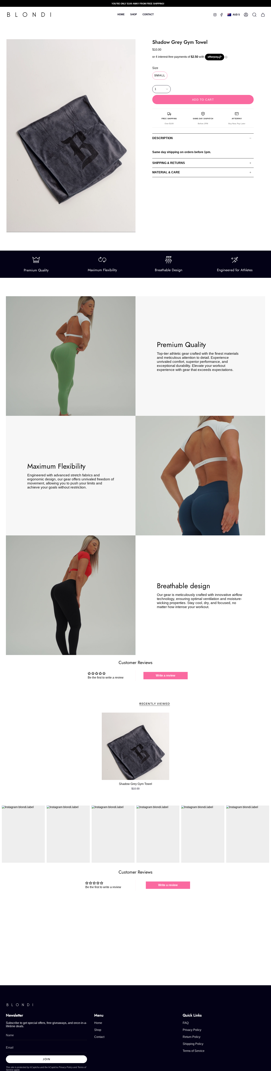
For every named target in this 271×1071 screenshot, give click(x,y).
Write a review (165, 675)
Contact (99, 1036)
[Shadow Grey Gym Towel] (135, 746)
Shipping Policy (193, 1043)
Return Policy (191, 1036)
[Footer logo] (20, 1005)
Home (98, 1022)
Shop (97, 1029)
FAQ (186, 1022)
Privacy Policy (66, 1067)
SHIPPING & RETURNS (168, 162)
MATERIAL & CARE (166, 172)
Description (162, 138)
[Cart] (263, 15)
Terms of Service (193, 1050)
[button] (133, 14)
